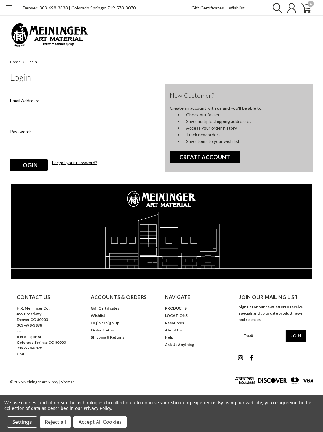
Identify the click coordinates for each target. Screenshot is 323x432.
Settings (22, 421)
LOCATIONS (176, 315)
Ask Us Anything (179, 344)
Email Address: (24, 100)
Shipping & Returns (107, 337)
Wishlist (237, 7)
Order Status (102, 330)
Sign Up (112, 322)
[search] (276, 8)
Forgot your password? (74, 162)
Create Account (204, 157)
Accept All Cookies (100, 421)
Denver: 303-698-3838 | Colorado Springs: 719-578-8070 (79, 7)
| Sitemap (66, 382)
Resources (174, 322)
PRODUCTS (176, 308)
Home (15, 62)
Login (32, 62)
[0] (303, 8)
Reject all (55, 421)
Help (169, 337)
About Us (173, 330)
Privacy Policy (97, 408)
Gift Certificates (207, 7)
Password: (20, 131)
